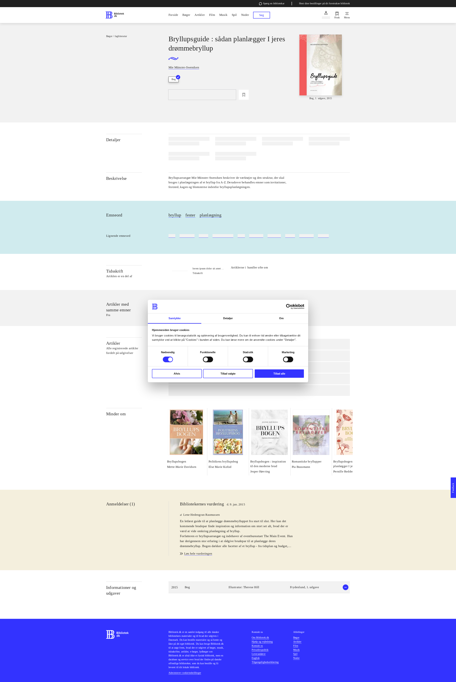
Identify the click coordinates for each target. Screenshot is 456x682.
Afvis (177, 373)
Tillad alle (279, 373)
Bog (174, 79)
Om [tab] (281, 318)
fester (190, 215)
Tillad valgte (228, 373)
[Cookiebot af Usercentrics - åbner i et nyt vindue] (288, 306)
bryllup (175, 215)
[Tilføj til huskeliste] (244, 95)
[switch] (208, 359)
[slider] (321, 67)
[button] (259, 587)
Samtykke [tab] (175, 318)
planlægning (210, 215)
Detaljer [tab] (228, 318)
